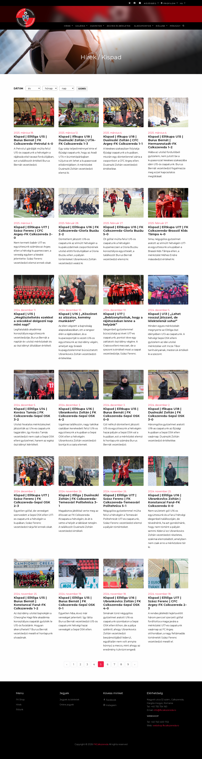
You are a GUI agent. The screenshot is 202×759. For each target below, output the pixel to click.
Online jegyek (67, 704)
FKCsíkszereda (100, 744)
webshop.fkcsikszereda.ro (166, 725)
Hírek (67, 26)
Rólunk (161, 26)
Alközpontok (143, 26)
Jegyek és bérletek (119, 26)
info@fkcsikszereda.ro (165, 710)
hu (182, 3)
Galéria (80, 26)
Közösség (150, 3)
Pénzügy (175, 26)
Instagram (111, 705)
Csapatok (96, 26)
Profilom (169, 3)
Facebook (110, 700)
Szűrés (82, 89)
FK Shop (20, 699)
